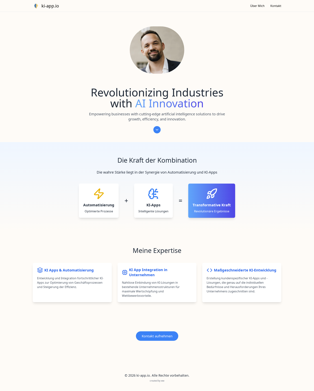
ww (162, 380)
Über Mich (257, 6)
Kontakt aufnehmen (157, 336)
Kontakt (275, 6)
